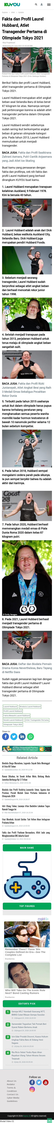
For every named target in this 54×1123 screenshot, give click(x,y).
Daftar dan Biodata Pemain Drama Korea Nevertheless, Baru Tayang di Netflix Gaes (27, 668)
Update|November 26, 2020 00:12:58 (18, 770)
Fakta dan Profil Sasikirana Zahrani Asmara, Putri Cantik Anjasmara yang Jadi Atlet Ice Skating (27, 157)
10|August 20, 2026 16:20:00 (25, 1018)
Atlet (13, 12)
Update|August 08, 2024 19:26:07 (17, 799)
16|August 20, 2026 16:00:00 (25, 1031)
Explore (5, 12)
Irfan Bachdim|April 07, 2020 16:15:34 (18, 813)
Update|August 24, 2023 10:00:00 (17, 826)
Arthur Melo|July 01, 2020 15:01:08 (17, 783)
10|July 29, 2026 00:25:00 (24, 1046)
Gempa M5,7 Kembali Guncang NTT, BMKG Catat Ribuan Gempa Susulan (28, 1013)
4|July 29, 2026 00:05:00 (23, 1062)
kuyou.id (26, 1116)
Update (21, 12)
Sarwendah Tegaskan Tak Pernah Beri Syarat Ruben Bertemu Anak (29, 1026)
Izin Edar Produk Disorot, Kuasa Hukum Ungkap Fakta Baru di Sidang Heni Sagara (30, 1039)
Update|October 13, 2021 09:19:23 (17, 839)
